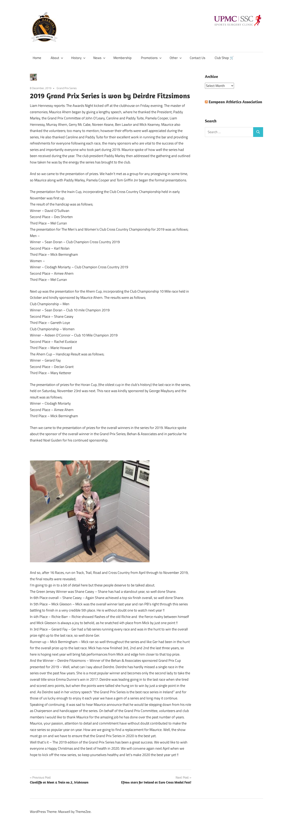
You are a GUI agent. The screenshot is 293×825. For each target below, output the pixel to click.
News (97, 57)
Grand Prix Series (67, 88)
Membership (122, 57)
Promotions (149, 57)
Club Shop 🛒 (224, 57)
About (55, 57)
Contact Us (197, 57)
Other (174, 57)
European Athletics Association (235, 101)
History (76, 57)
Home (37, 57)
